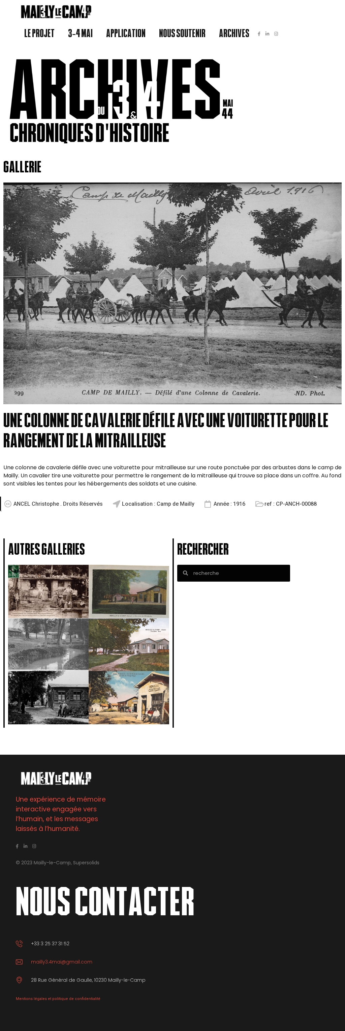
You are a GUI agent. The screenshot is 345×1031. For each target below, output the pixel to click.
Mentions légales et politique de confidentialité (58, 999)
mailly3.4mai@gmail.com (61, 961)
